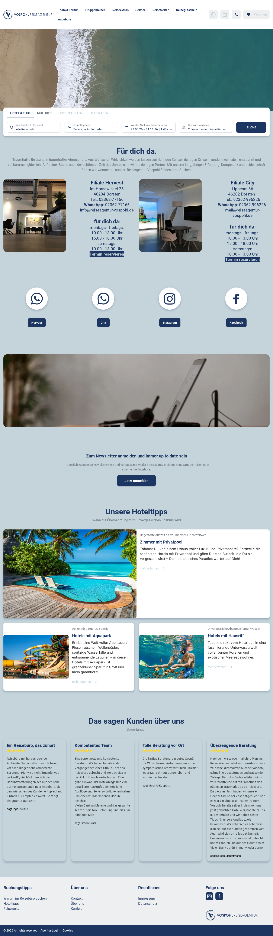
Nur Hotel (45, 113)
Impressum (146, 898)
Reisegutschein (186, 10)
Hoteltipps (11, 903)
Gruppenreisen (95, 10)
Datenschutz (147, 903)
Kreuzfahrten (71, 113)
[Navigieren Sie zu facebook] (219, 896)
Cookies (67, 930)
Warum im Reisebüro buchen (25, 898)
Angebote (64, 19)
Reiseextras (120, 10)
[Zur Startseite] (29, 14)
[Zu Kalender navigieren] (224, 14)
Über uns (77, 903)
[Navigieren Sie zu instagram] (209, 896)
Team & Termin (68, 10)
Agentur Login (50, 930)
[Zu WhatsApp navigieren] (213, 14)
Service (140, 10)
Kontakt (77, 898)
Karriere (76, 908)
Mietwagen (99, 113)
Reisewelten (160, 10)
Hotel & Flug (20, 113)
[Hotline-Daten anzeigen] (236, 14)
